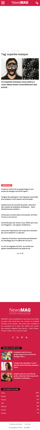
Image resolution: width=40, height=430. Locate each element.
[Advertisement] (20, 27)
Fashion (3, 413)
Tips (2, 403)
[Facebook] (13, 338)
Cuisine (3, 410)
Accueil (3, 51)
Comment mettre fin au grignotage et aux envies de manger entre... (25, 354)
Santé (3, 393)
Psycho (3, 400)
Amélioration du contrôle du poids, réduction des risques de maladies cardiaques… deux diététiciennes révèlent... (18, 207)
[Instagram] (18, 338)
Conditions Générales (15, 424)
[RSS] (27, 338)
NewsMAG (27, 427)
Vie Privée (28, 424)
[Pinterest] (22, 338)
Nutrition (3, 406)
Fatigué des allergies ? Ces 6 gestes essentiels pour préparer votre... (26, 365)
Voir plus (19, 253)
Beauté (3, 396)
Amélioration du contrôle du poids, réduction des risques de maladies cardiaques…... (26, 376)
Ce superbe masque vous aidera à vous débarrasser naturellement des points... (19, 84)
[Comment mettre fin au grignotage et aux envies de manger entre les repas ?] (6, 355)
